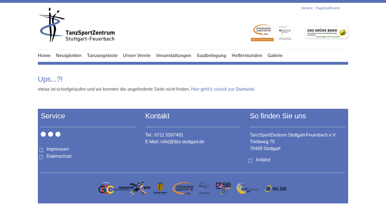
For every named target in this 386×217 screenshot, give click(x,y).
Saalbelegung (211, 55)
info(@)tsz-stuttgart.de (182, 141)
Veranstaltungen (173, 55)
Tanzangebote (102, 55)
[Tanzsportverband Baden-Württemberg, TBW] (160, 188)
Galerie (275, 55)
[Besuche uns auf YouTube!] (57, 134)
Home (44, 55)
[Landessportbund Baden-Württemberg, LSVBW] (248, 188)
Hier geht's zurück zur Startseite (222, 89)
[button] (102, 62)
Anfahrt (263, 159)
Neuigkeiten (69, 55)
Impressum (58, 149)
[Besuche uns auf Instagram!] (43, 134)
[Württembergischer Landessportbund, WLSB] (275, 188)
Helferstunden (247, 55)
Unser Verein (137, 55)
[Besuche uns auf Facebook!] (50, 134)
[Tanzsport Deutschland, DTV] (132, 188)
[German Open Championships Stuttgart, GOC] (106, 188)
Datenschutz (59, 156)
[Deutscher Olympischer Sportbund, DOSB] (223, 188)
